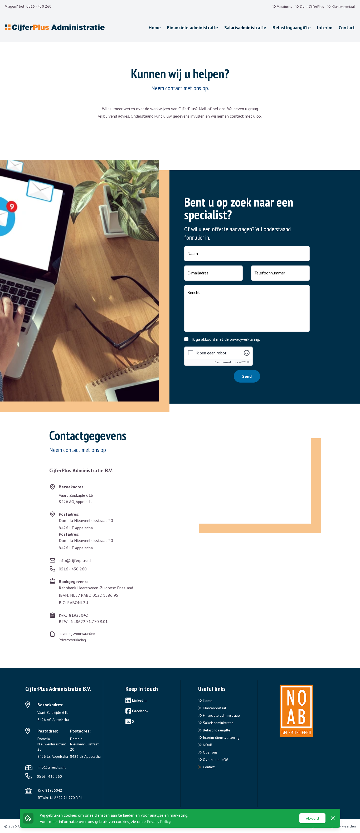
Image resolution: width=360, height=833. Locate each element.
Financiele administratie (221, 715)
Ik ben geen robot (211, 352)
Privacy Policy (158, 821)
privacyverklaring (244, 339)
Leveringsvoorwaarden (77, 633)
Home (207, 700)
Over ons (209, 752)
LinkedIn (139, 700)
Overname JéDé (215, 759)
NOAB (207, 744)
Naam (192, 253)
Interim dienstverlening (221, 737)
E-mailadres (197, 272)
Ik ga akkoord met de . (226, 339)
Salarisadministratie (217, 722)
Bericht (193, 292)
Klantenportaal (343, 6)
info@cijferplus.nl (75, 560)
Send (247, 376)
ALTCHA (244, 362)
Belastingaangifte (216, 730)
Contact (208, 767)
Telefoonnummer (269, 272)
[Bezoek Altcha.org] (247, 353)
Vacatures (284, 6)
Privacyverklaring (72, 640)
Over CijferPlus (311, 6)
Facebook (140, 711)
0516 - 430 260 (38, 6)
